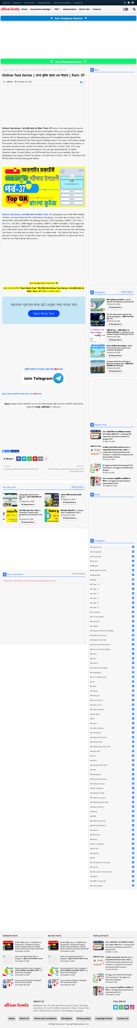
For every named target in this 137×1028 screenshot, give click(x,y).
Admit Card (113, 547)
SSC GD (113, 848)
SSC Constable (113, 844)
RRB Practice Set (113, 821)
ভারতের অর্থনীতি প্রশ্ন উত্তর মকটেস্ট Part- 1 (71, 496)
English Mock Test (113, 640)
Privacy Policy (29, 3)
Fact (113, 658)
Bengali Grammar (113, 570)
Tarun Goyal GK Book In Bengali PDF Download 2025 (28, 981)
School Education (113, 825)
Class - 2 (112, 589)
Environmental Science (112, 644)
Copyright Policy (44, 3)
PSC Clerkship (112, 788)
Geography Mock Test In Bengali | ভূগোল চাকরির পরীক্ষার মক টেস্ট (30, 497)
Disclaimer (17, 3)
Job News (113, 714)
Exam (112, 654)
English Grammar (113, 635)
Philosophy (113, 774)
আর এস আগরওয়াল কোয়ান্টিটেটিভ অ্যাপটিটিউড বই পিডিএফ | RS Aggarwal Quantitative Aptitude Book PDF (116, 480)
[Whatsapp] (29, 458)
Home (24, 9)
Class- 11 (112, 603)
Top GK (113, 867)
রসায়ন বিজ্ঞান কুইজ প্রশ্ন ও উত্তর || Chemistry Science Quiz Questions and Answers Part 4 (31, 513)
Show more (77, 487)
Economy (113, 621)
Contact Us (122, 1018)
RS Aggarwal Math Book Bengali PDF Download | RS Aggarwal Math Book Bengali (118, 467)
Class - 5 (113, 593)
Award (113, 561)
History (113, 691)
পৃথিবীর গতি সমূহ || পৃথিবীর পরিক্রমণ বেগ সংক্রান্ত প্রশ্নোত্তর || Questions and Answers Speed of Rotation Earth (120, 332)
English (113, 626)
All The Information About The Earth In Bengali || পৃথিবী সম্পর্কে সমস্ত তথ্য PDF (120, 316)
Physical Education (113, 779)
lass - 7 (113, 723)
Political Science (113, 784)
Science (97, 9)
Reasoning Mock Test (113, 802)
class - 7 (113, 598)
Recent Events (113, 807)
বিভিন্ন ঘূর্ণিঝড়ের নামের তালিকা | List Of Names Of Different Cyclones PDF (120, 301)
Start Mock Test (43, 313)
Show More (127, 292)
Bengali (113, 566)
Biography (113, 575)
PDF (57, 9)
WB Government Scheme (113, 872)
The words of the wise (113, 862)
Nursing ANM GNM (113, 765)
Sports (113, 839)
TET (113, 858)
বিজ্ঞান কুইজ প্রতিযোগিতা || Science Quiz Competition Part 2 (72, 511)
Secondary (113, 834)
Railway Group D (113, 798)
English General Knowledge (112, 630)
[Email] (40, 458)
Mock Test (84, 9)
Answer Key (113, 556)
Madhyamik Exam (113, 737)
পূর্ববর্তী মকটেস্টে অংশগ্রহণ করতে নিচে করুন (43, 369)
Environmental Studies (113, 649)
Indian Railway (113, 709)
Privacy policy (84, 1018)
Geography (113, 672)
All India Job (113, 552)
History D (113, 695)
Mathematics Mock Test (113, 746)
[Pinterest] (35, 458)
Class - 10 (113, 584)
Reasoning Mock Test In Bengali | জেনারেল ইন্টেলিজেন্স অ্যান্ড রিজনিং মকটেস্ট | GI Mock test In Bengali (28, 970)
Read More (29, 504)
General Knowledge (40, 9)
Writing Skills (113, 886)
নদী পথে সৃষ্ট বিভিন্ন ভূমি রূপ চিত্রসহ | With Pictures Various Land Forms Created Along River (119, 348)
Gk (113, 682)
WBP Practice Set (113, 881)
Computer (113, 612)
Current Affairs (113, 617)
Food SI (113, 663)
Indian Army (113, 705)
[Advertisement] (68, 40)
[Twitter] (24, 458)
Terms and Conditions (62, 3)
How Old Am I (112, 700)
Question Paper (113, 793)
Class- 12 (113, 607)
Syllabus (113, 853)
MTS (113, 756)
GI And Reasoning (113, 677)
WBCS (113, 876)
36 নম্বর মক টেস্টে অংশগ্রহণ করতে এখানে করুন (23, 393)
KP (113, 719)
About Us (6, 3)
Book (113, 580)
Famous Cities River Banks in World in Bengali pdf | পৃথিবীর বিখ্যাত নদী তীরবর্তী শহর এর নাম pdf (120, 363)
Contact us (78, 3)
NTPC (113, 760)
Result (113, 811)
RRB (113, 816)
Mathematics (70, 9)
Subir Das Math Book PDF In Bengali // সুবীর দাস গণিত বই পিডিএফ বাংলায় (29, 957)
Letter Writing (113, 728)
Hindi (113, 686)
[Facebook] (18, 458)
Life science (113, 732)
